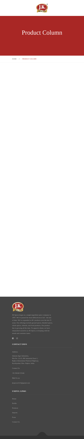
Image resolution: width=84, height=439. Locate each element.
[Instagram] (17, 338)
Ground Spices (44, 258)
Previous (67, 71)
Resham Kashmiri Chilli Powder (42, 197)
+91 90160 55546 (18, 373)
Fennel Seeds (34, 270)
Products (15, 408)
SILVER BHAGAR (37, 124)
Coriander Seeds (36, 167)
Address (15, 352)
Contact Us (16, 422)
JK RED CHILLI (36, 94)
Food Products (44, 243)
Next (70, 71)
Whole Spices (44, 228)
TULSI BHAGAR (36, 109)
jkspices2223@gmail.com (21, 383)
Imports (14, 412)
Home (14, 59)
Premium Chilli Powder (39, 254)
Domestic (33, 228)
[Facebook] (13, 338)
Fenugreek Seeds (36, 224)
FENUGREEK (35, 79)
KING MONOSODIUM (39, 182)
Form (14, 417)
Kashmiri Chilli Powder (39, 152)
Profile (14, 403)
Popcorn (32, 239)
